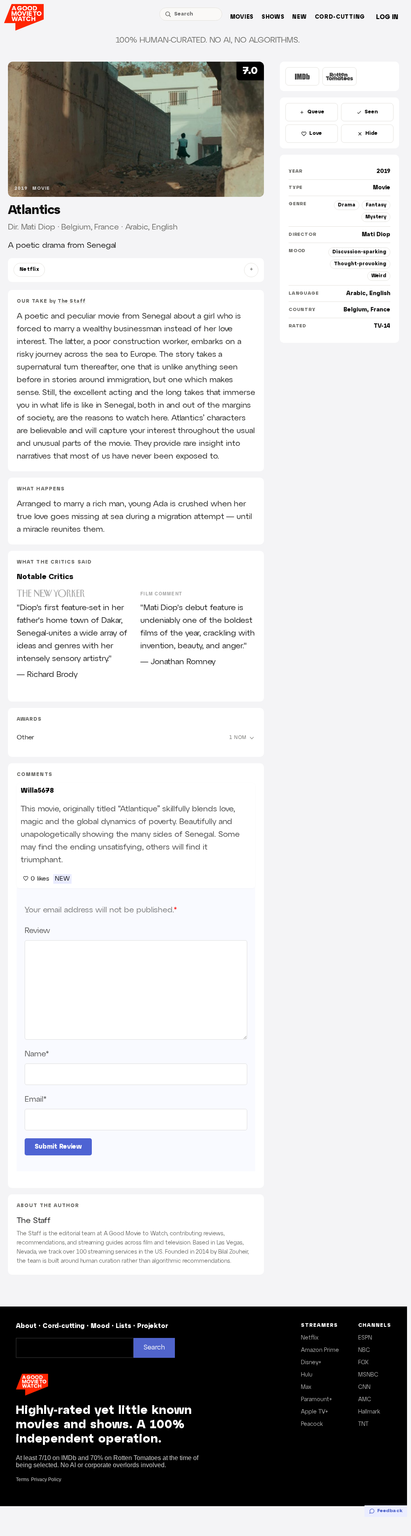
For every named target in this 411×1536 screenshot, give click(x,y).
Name (37, 1054)
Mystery (375, 217)
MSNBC (368, 1375)
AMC (364, 1399)
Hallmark (369, 1412)
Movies (242, 17)
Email (35, 1099)
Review (37, 931)
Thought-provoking (360, 264)
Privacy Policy (46, 1479)
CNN (364, 1387)
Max (306, 1387)
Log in (387, 17)
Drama (346, 205)
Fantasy (376, 205)
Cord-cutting (340, 17)
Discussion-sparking (359, 252)
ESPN (365, 1338)
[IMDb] (302, 76)
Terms (22, 1479)
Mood (100, 1326)
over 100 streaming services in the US (112, 1252)
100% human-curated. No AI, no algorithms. (208, 40)
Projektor (152, 1326)
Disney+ (311, 1362)
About (26, 1326)
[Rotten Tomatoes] (339, 76)
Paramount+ (316, 1399)
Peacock (312, 1424)
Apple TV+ (314, 1412)
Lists (123, 1326)
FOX (363, 1362)
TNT (363, 1424)
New (299, 17)
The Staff (71, 301)
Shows (273, 17)
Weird (378, 276)
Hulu (306, 1375)
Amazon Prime (320, 1350)
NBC (364, 1350)
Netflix (29, 269)
